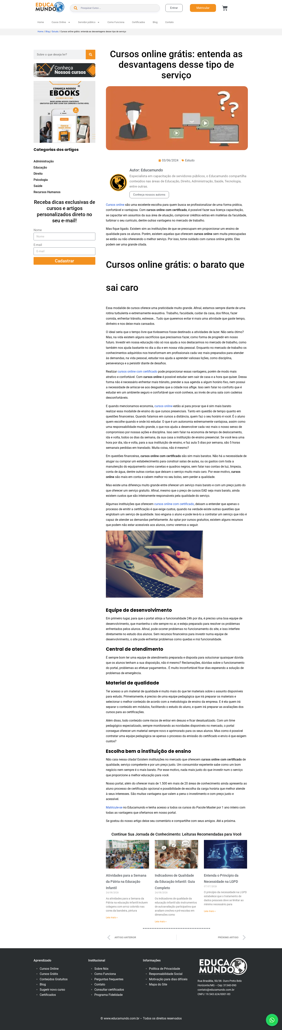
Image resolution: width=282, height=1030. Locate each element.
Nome (38, 230)
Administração (44, 161)
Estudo (55, 31)
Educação (40, 167)
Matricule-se (114, 807)
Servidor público (86, 22)
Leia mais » (112, 917)
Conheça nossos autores (149, 194)
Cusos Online (59, 22)
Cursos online (115, 205)
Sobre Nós (101, 968)
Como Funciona (115, 22)
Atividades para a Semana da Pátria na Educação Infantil (126, 881)
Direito (38, 173)
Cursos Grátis (49, 974)
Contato (169, 22)
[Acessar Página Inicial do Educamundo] (49, 7)
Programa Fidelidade (108, 995)
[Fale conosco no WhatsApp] (272, 1020)
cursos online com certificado (137, 371)
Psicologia (41, 180)
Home (40, 22)
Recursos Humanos (47, 192)
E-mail (38, 245)
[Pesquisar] (90, 54)
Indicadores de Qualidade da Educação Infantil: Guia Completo (175, 881)
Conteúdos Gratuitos (54, 979)
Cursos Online (49, 968)
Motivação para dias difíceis (168, 979)
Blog (155, 22)
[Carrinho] (224, 8)
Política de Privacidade (164, 968)
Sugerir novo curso (52, 989)
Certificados (138, 22)
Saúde (38, 186)
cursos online (163, 406)
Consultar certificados (109, 989)
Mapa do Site (158, 984)
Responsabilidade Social (165, 974)
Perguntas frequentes (108, 979)
